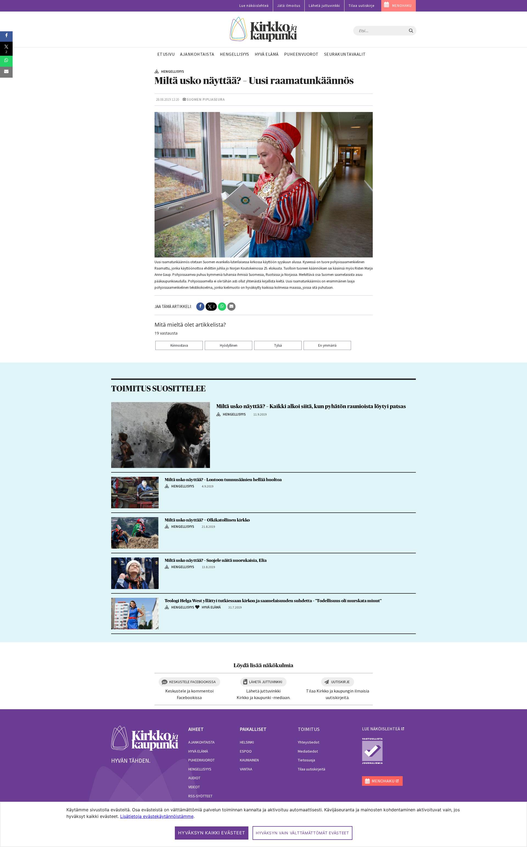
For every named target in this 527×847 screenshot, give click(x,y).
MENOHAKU (402, 5)
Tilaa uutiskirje (361, 5)
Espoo (246, 751)
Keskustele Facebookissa (192, 681)
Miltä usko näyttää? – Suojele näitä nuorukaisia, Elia (216, 560)
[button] (200, 306)
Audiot (194, 777)
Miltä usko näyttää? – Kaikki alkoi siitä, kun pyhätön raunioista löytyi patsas (311, 406)
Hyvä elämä (198, 751)
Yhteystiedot (308, 742)
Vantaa (246, 769)
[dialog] (263, 824)
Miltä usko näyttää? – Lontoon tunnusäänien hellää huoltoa (223, 480)
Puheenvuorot (201, 760)
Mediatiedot (308, 751)
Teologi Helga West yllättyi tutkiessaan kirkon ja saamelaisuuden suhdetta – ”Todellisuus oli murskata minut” (273, 601)
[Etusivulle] (263, 29)
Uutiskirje (340, 681)
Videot (194, 786)
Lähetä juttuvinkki (324, 5)
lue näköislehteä (381, 728)
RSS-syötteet (200, 795)
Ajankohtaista (201, 742)
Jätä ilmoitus (288, 5)
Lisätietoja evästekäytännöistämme (157, 816)
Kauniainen (249, 760)
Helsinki (247, 742)
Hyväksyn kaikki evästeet (211, 832)
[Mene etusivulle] (144, 738)
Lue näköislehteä (254, 5)
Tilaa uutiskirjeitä (311, 769)
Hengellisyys (199, 769)
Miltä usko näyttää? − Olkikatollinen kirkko (207, 520)
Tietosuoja (306, 760)
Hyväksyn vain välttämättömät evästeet (302, 833)
